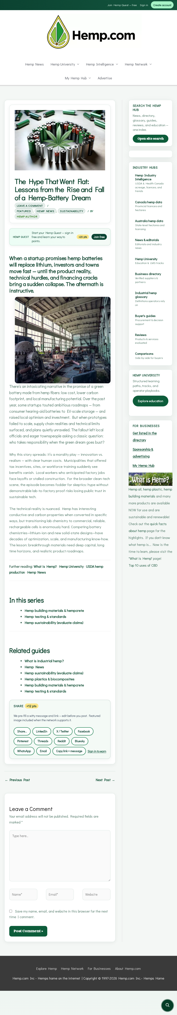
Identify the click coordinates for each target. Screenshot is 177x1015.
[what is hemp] (150, 478)
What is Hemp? (45, 566)
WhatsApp (24, 751)
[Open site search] (167, 1005)
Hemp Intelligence (100, 64)
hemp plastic (152, 489)
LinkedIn (41, 731)
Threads (43, 741)
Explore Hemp (46, 968)
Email (43, 751)
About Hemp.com (128, 968)
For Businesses (99, 968)
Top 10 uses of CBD (143, 565)
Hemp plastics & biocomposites (49, 678)
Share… (22, 731)
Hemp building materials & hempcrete (54, 610)
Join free (99, 237)
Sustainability (71, 211)
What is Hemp (140, 558)
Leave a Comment (30, 205)
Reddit (62, 741)
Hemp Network (136, 64)
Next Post (105, 779)
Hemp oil (135, 489)
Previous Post (17, 779)
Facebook (84, 731)
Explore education (150, 401)
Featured (24, 211)
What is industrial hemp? (44, 660)
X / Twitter (63, 731)
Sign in (144, 5)
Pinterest (22, 741)
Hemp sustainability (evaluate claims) (54, 622)
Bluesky (80, 741)
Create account (162, 5)
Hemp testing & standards (45, 616)
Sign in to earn (97, 751)
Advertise (105, 78)
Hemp (16, 236)
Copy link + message (69, 751)
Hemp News (34, 64)
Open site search (150, 138)
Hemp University (63, 64)
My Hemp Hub (76, 78)
